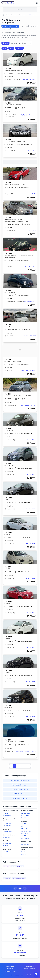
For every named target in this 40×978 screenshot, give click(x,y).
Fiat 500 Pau (24, 818)
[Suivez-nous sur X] (25, 888)
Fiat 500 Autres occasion (20, 789)
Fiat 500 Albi (24, 824)
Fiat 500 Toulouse (25, 838)
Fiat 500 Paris (6, 851)
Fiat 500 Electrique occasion (20, 780)
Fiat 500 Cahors (25, 826)
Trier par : (14, 43)
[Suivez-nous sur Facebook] (20, 888)
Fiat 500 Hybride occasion (20, 785)
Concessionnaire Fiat (17, 866)
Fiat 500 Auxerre (7, 823)
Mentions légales (29, 966)
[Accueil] (3, 15)
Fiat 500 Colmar (7, 843)
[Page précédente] (10, 766)
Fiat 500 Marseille (25, 852)
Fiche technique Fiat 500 (19, 878)
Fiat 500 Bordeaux (25, 813)
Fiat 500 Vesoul (7, 825)
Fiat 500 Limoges (25, 815)
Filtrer (6, 43)
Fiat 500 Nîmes (24, 833)
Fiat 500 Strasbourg (8, 846)
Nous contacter (10, 966)
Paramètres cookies (10, 971)
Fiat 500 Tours (6, 837)
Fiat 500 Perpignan (25, 836)
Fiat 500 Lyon (6, 813)
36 (25, 766)
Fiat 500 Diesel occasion (20, 794)
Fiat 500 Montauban (26, 831)
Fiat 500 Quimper (7, 831)
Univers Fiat (7, 866)
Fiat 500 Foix (24, 828)
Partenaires (10, 968)
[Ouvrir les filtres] (36, 974)
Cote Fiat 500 (7, 878)
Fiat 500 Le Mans (25, 844)
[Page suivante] (29, 766)
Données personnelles (29, 968)
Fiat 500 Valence (7, 815)
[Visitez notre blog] (15, 888)
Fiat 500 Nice (24, 854)
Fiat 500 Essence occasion (20, 798)
